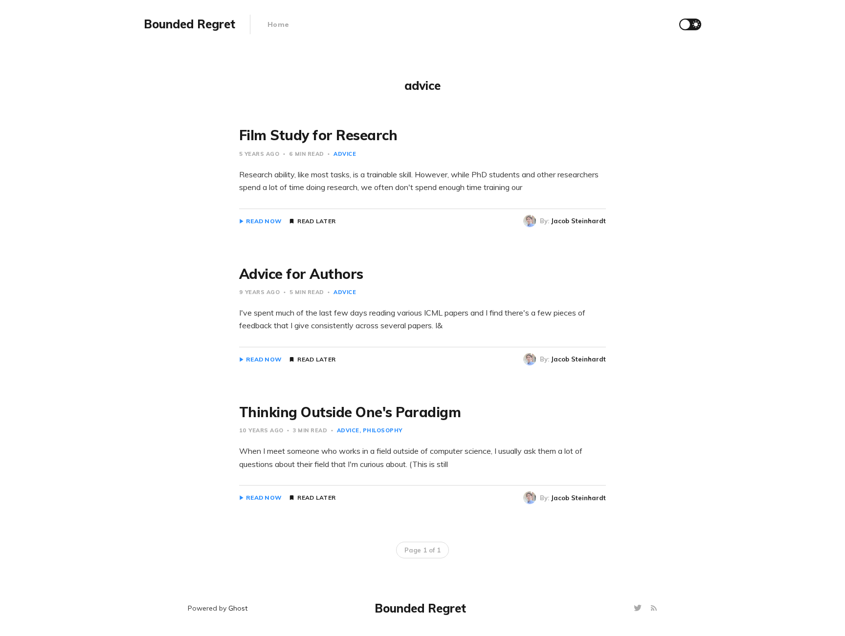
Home (278, 24)
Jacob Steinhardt (578, 221)
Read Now (264, 221)
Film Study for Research (318, 135)
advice (345, 153)
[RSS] (654, 608)
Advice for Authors (301, 273)
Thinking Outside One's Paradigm (350, 412)
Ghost (237, 608)
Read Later (316, 221)
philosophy (382, 430)
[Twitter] (639, 608)
